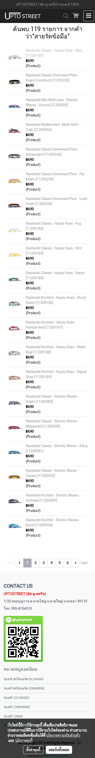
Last (84, 563)
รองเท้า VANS (13, 716)
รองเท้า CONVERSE (17, 707)
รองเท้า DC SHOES (16, 698)
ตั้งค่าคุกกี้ (33, 749)
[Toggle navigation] (88, 16)
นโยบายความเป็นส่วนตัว (63, 735)
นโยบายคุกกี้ (23, 740)
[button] (64, 16)
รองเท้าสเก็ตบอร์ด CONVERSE (24, 688)
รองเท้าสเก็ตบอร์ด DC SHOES (24, 679)
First (11, 563)
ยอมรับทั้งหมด (59, 749)
